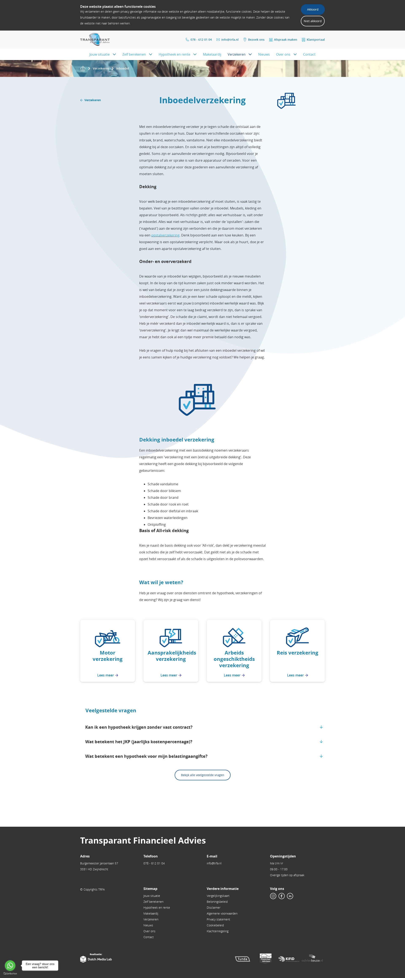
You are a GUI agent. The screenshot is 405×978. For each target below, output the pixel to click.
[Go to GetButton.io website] (10, 973)
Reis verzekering (297, 652)
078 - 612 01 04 (201, 40)
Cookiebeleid (215, 925)
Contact (309, 54)
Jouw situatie (99, 54)
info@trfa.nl (230, 40)
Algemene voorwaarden (222, 913)
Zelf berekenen (134, 54)
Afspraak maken (285, 40)
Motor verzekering (108, 656)
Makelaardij (212, 54)
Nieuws (264, 54)
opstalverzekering (165, 235)
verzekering (171, 659)
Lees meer (105, 675)
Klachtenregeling (217, 931)
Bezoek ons (256, 40)
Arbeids (234, 652)
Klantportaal (316, 40)
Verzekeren (237, 54)
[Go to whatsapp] (10, 965)
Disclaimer (213, 908)
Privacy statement (218, 919)
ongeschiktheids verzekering (234, 662)
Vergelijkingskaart (218, 896)
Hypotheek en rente (174, 54)
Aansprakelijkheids (172, 652)
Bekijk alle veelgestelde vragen (202, 775)
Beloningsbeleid (217, 902)
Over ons (283, 54)
